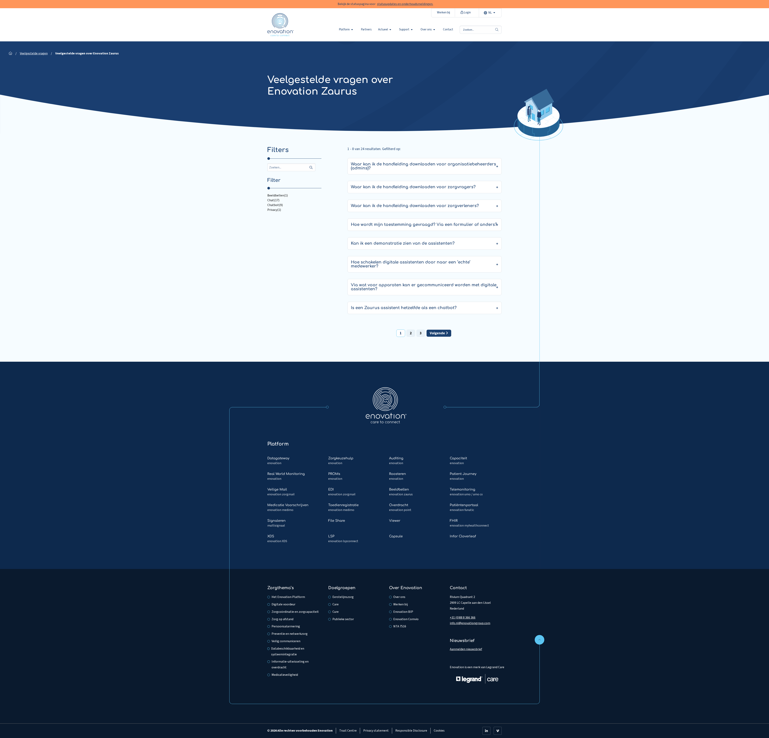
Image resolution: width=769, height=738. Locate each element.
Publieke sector (343, 619)
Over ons (426, 29)
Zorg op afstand (282, 619)
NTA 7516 (399, 626)
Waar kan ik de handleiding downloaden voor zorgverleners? (415, 205)
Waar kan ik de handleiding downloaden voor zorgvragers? (413, 187)
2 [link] (411, 333)
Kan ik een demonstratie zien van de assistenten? (403, 243)
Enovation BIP (403, 612)
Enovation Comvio (406, 619)
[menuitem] (347, 29)
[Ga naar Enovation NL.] (10, 53)
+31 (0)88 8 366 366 (462, 617)
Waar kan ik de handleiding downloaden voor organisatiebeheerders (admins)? (423, 166)
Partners (366, 29)
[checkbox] (294, 195)
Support (404, 29)
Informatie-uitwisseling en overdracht (290, 664)
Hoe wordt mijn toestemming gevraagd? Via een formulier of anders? (424, 224)
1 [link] (401, 333)
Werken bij (443, 12)
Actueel (383, 29)
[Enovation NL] (386, 405)
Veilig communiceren (286, 641)
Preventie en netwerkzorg (290, 634)
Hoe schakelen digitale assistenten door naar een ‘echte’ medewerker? (410, 264)
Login (467, 12)
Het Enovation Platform (288, 597)
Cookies (439, 730)
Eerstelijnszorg (343, 597)
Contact (448, 29)
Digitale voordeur (283, 604)
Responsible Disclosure (411, 730)
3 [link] (421, 333)
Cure (335, 612)
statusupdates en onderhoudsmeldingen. (405, 4)
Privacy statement (376, 730)
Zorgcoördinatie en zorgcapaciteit (295, 612)
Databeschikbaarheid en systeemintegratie (287, 651)
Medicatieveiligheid (285, 675)
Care (335, 604)
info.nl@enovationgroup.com (470, 623)
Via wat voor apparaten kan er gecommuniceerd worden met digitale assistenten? (423, 287)
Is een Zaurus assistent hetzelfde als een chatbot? (404, 307)
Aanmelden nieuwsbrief (466, 649)
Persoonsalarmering (286, 626)
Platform (344, 29)
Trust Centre (348, 730)
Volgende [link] (438, 333)
